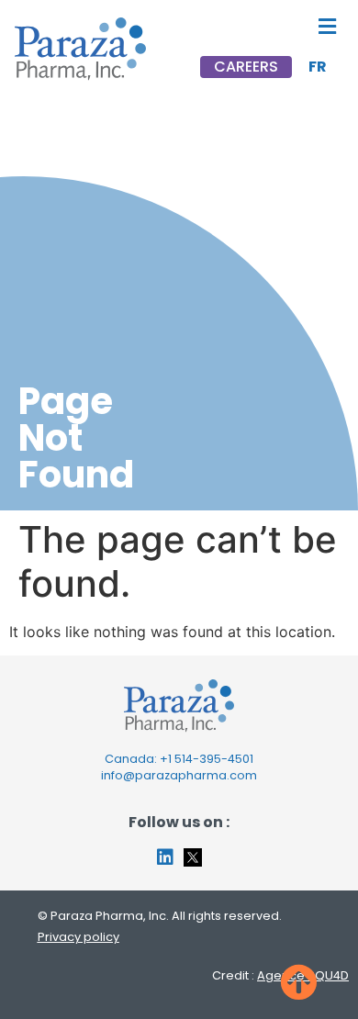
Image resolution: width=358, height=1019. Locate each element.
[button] (327, 26)
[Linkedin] (165, 857)
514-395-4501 (213, 759)
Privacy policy (78, 937)
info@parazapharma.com (179, 775)
